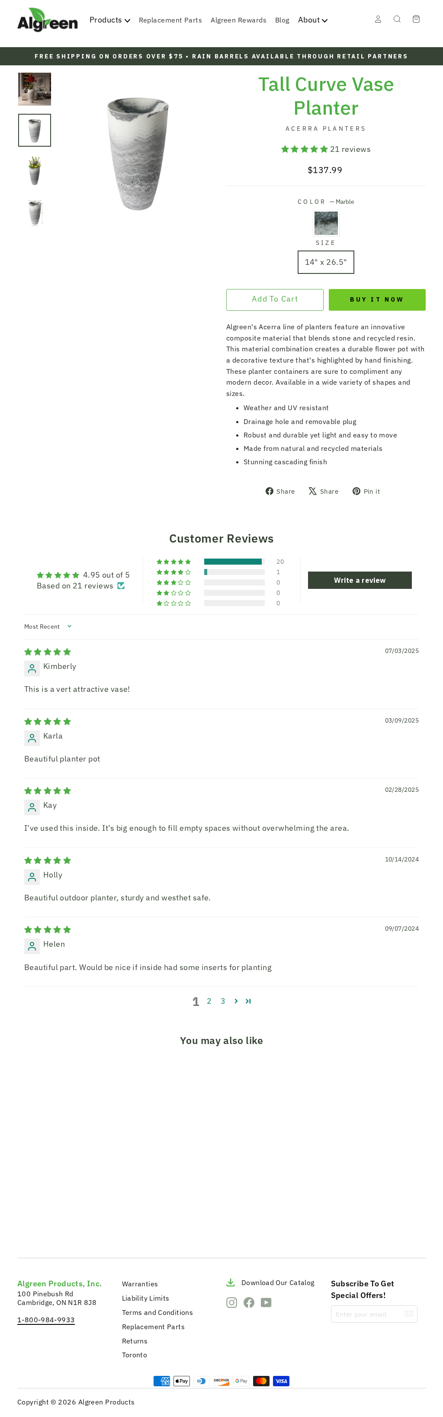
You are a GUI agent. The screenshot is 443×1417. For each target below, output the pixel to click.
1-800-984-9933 (46, 1319)
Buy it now (377, 299)
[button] (305, 149)
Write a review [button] (360, 580)
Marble (326, 223)
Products (106, 20)
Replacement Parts (170, 20)
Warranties (140, 1283)
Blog (282, 20)
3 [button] (223, 1001)
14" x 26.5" (326, 262)
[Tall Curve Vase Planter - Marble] (27, 1230)
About (309, 20)
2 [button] (209, 1001)
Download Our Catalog (278, 1282)
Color (326, 201)
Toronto (135, 1354)
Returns (135, 1341)
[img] (47, 652)
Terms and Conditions (157, 1312)
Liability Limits (146, 1298)
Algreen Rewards (238, 20)
